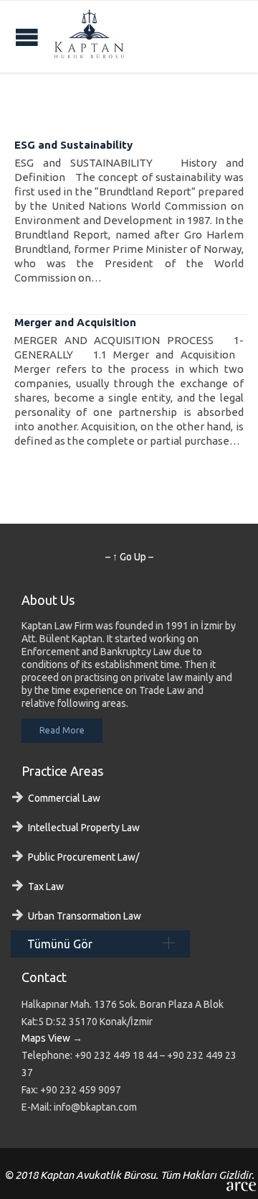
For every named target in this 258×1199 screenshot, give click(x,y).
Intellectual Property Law (84, 827)
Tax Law (46, 886)
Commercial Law (64, 798)
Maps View (46, 1038)
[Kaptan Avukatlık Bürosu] (89, 37)
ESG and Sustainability (73, 145)
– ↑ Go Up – (129, 557)
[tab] (100, 944)
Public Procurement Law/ (83, 857)
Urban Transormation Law (84, 916)
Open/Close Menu (27, 37)
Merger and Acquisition (75, 322)
